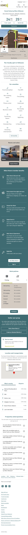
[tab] (4, 50)
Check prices (17, 26)
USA (8, 476)
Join (22, 6)
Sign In (25, 6)
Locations (3, 476)
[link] (9, 346)
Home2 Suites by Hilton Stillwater (8, 477)
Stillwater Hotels (19, 476)
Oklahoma (12, 476)
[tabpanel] (14, 56)
